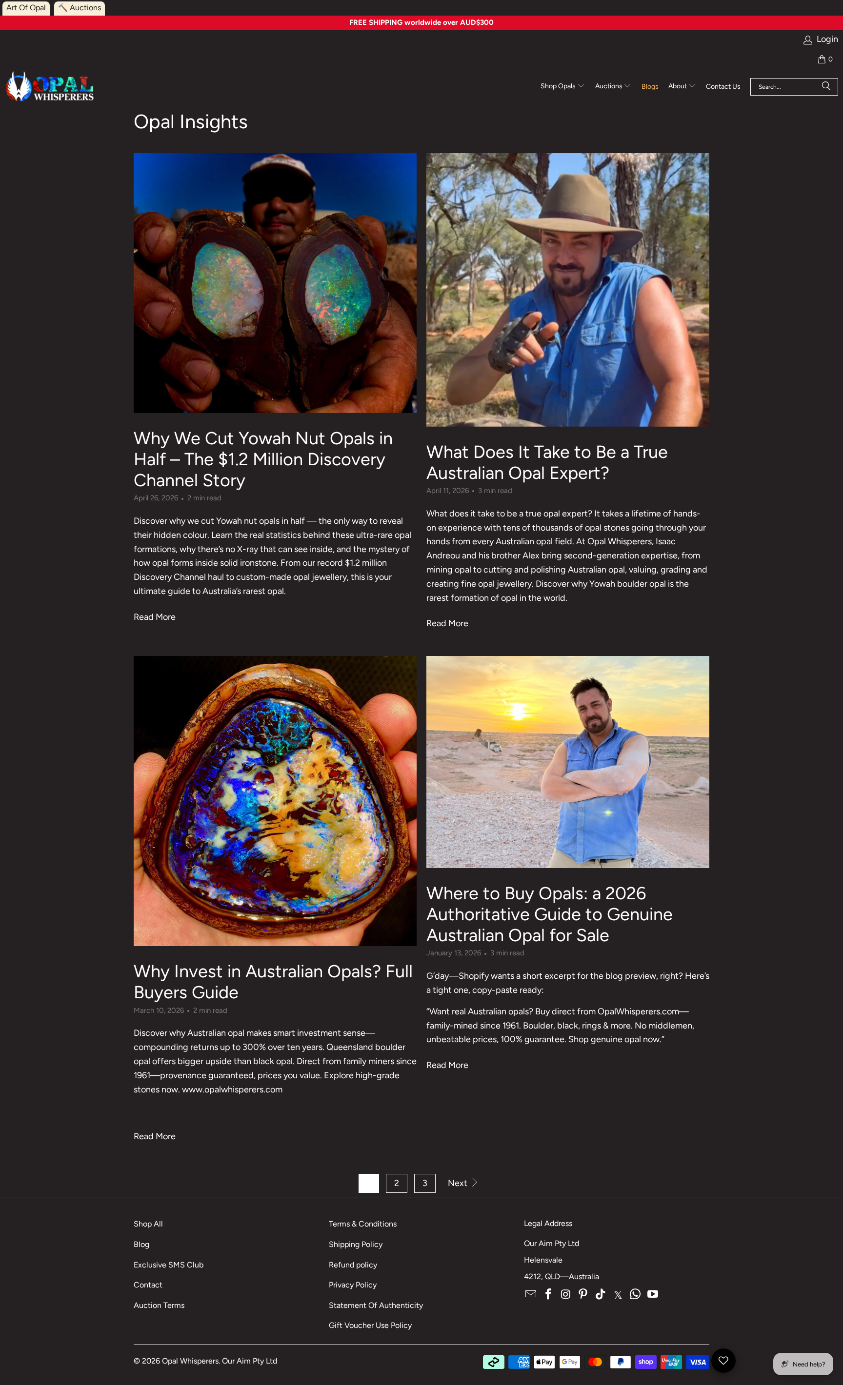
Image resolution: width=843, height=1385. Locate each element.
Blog (141, 1244)
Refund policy (353, 1264)
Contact (148, 1284)
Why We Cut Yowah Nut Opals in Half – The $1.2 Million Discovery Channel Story (263, 459)
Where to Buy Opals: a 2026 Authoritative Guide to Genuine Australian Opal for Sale (549, 914)
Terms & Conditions (363, 1223)
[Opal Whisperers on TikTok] (601, 1294)
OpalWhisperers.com (638, 1011)
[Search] (826, 87)
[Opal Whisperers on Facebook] (549, 1294)
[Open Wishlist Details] (723, 1360)
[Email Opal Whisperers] (531, 1294)
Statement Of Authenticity (376, 1305)
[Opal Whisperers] (50, 87)
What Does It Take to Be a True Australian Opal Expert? (547, 462)
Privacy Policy (353, 1284)
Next (458, 1183)
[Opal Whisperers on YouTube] (653, 1294)
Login (827, 39)
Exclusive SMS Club (168, 1264)
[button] (563, 87)
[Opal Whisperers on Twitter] (618, 1294)
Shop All (148, 1223)
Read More (155, 617)
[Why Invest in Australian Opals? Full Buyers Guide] (275, 801)
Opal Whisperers (190, 1360)
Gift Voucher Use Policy (370, 1325)
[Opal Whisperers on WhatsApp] (635, 1294)
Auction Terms (159, 1305)
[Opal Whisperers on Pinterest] (583, 1294)
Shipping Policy (355, 1244)
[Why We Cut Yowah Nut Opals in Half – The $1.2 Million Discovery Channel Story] (275, 283)
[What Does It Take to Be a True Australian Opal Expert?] (567, 290)
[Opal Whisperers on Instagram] (566, 1294)
